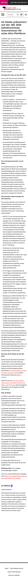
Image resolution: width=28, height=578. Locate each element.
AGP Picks (4, 2)
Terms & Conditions (14, 575)
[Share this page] (26, 14)
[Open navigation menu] (2, 14)
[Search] (18, 14)
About (6, 568)
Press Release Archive (16, 568)
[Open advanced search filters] (21, 14)
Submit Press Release (14, 572)
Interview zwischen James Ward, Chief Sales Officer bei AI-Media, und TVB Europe (13, 383)
